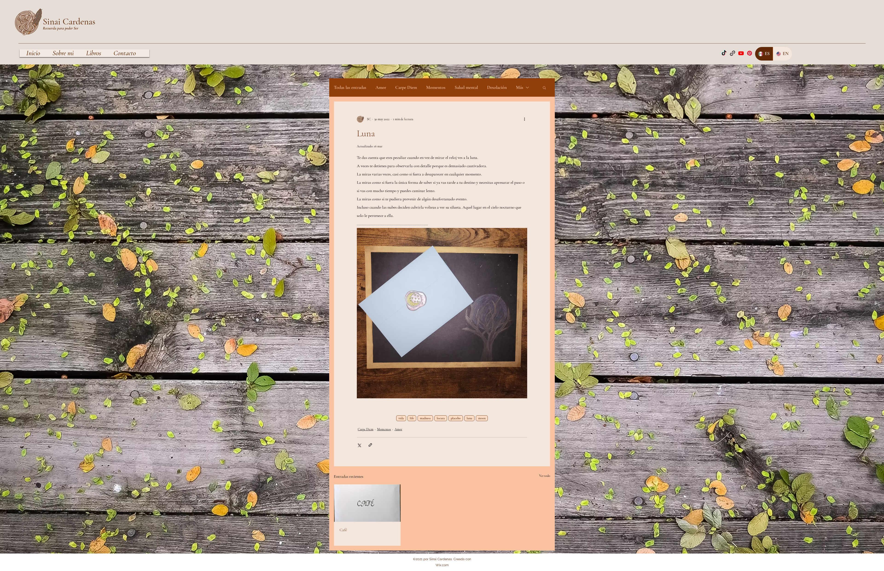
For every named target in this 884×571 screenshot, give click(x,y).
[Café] (367, 503)
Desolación (497, 87)
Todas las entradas (350, 87)
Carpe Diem (406, 87)
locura (441, 418)
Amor (380, 87)
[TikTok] (724, 53)
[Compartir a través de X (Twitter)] (359, 445)
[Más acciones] (524, 119)
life (412, 418)
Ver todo (544, 476)
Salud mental (466, 87)
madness (425, 418)
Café (343, 529)
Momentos (435, 87)
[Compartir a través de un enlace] (370, 445)
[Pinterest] (749, 53)
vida (401, 418)
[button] (544, 87)
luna (469, 418)
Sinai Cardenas (69, 21)
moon (482, 418)
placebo (456, 418)
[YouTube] (741, 53)
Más (519, 87)
